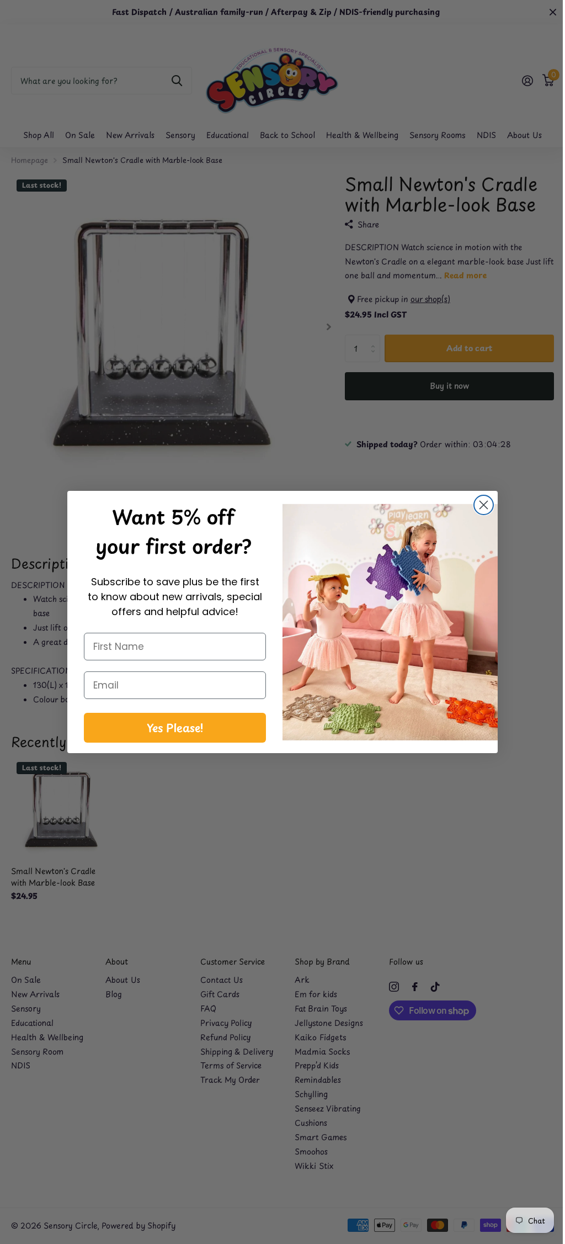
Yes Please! (170, 727)
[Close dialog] (479, 505)
